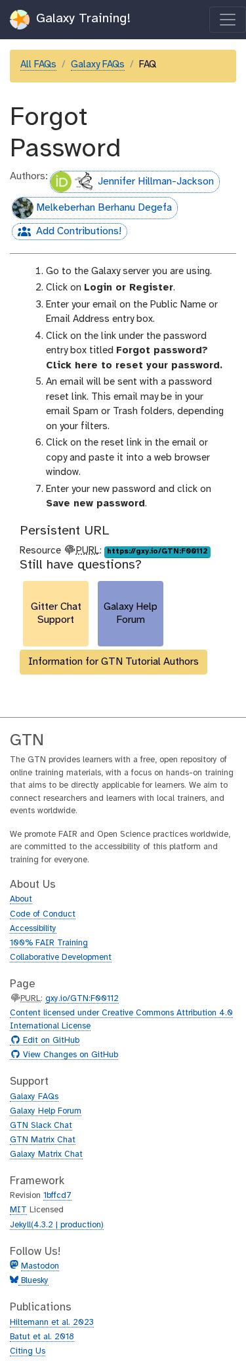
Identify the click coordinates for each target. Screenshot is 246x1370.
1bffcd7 (57, 1195)
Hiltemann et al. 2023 (52, 1322)
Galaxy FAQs (98, 65)
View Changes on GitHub (69, 1055)
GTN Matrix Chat (42, 1140)
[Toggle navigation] (227, 20)
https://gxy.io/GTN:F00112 (157, 551)
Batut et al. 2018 (42, 1337)
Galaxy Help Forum (45, 1111)
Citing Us (27, 1351)
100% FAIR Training (49, 943)
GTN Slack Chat (41, 1125)
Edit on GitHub (49, 1040)
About (21, 899)
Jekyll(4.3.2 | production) (57, 1225)
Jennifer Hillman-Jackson (156, 181)
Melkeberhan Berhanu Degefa (104, 207)
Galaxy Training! (81, 19)
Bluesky (33, 1280)
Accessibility (33, 928)
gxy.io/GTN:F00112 (82, 998)
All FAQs (38, 65)
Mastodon (40, 1266)
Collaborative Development (61, 957)
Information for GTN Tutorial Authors (113, 661)
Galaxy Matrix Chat (46, 1154)
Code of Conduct (42, 914)
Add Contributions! (66, 233)
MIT (18, 1210)
